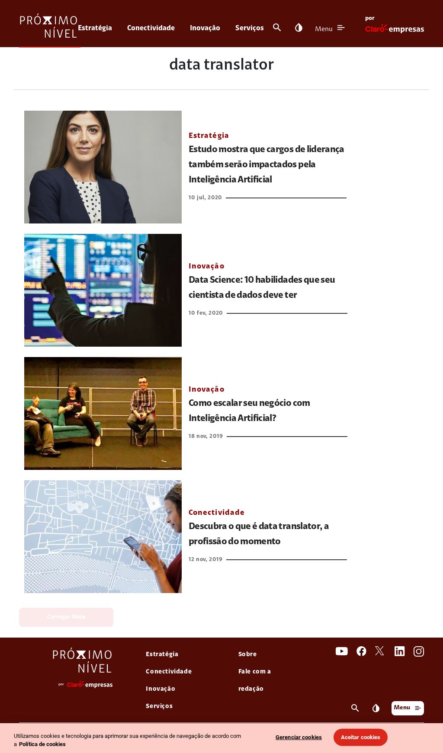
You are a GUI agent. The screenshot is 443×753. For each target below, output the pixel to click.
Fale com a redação (254, 680)
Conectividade (151, 28)
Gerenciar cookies (299, 737)
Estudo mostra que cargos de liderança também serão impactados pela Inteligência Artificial (266, 165)
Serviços (249, 28)
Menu (324, 29)
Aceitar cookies (361, 737)
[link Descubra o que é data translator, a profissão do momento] (103, 536)
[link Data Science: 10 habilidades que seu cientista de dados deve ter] (103, 290)
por (370, 19)
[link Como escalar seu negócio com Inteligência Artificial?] (103, 413)
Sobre (247, 654)
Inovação (205, 28)
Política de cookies (42, 744)
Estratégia (95, 28)
